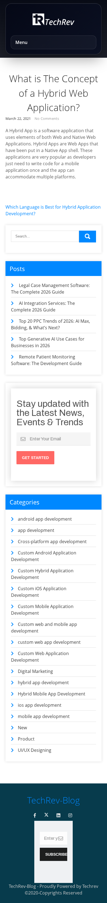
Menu (21, 42)
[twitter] (46, 815)
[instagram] (70, 815)
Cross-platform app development (52, 542)
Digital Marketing (35, 671)
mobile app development (44, 716)
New (22, 728)
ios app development (39, 705)
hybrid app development (43, 683)
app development (36, 530)
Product (26, 739)
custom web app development (49, 642)
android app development (45, 519)
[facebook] (35, 815)
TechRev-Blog (53, 800)
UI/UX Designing (34, 750)
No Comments (47, 118)
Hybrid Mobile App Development (51, 694)
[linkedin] (58, 815)
